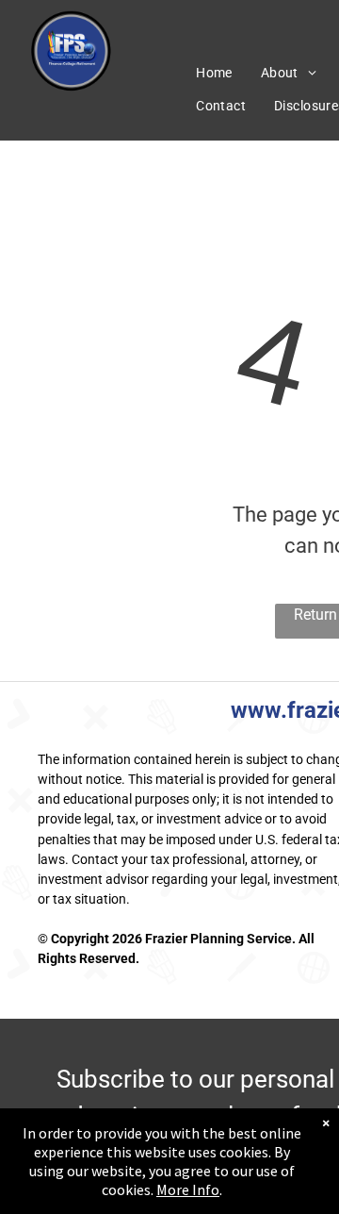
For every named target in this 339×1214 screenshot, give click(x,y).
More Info (187, 1189)
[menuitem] (214, 73)
